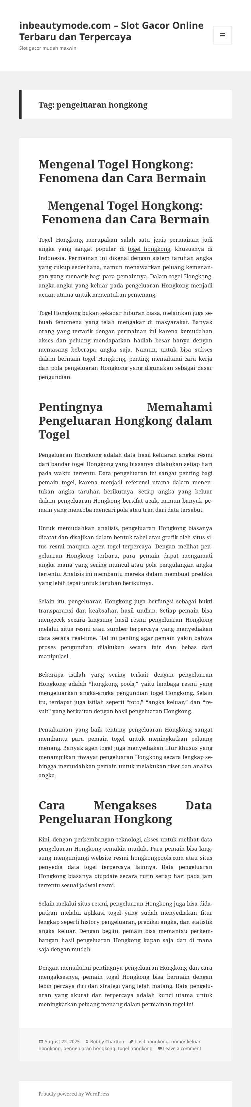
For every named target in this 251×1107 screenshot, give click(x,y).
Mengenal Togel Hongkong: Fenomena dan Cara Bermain (122, 170)
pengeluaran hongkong (89, 1048)
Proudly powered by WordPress (74, 1094)
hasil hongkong (152, 1041)
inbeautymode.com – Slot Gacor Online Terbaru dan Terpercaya (111, 31)
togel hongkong (149, 248)
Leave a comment (182, 1048)
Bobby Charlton (107, 1041)
